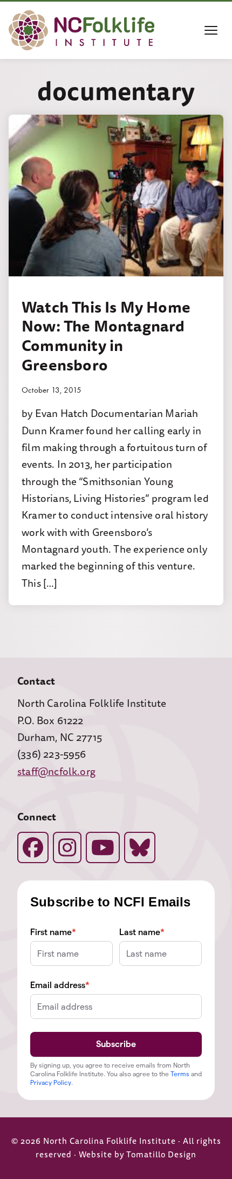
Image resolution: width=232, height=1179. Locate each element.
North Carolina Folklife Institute (109, 1141)
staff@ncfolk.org (56, 772)
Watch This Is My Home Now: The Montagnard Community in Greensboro (106, 336)
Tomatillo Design (161, 1155)
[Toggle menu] (211, 30)
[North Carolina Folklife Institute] (81, 30)
